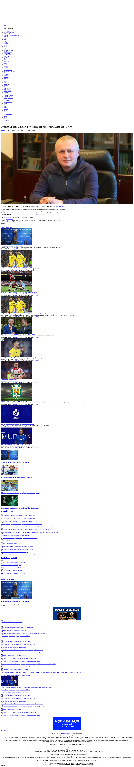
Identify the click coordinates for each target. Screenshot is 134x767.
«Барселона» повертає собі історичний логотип (13, 647)
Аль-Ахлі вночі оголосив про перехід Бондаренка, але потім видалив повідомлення (23, 633)
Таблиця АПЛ (7, 92)
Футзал (6, 72)
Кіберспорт (7, 45)
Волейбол (6, 74)
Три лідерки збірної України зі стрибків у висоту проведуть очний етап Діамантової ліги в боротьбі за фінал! (29, 532)
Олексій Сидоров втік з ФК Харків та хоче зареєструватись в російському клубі (22, 358)
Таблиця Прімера (8, 95)
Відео (5, 48)
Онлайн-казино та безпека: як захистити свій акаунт (14, 552)
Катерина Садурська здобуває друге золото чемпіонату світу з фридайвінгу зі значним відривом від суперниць (30, 526)
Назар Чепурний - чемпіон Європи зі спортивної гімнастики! (17, 627)
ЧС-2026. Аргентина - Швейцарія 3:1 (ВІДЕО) (13, 573)
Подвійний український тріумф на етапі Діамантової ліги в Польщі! (19, 538)
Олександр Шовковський (14, 221)
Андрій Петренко (17, 249)
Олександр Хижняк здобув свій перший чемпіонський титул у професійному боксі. (23, 624)
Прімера (6, 63)
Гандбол (6, 78)
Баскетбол (6, 43)
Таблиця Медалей (8, 34)
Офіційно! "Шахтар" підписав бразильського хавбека (15, 630)
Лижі (5, 82)
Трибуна (6, 85)
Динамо (23, 221)
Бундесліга (6, 61)
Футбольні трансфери (9, 71)
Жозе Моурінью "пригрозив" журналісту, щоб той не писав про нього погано (21, 524)
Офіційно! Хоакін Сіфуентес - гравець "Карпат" (13, 655)
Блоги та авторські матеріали (11, 35)
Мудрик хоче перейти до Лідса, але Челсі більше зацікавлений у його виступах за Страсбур (25, 529)
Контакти (6, 120)
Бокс (5, 38)
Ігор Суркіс (4, 221)
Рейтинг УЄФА (8, 88)
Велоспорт (6, 77)
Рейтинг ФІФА (8, 89)
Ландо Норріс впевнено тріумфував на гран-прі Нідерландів (17, 546)
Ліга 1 (5, 64)
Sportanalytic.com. (60, 206)
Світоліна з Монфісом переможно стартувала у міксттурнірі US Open (19, 521)
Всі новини (7, 31)
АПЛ (5, 60)
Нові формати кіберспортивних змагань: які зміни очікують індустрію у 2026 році (22, 652)
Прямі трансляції (8, 50)
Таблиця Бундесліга (9, 93)
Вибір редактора (7, 579)
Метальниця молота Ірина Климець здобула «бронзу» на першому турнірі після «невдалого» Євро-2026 (28, 664)
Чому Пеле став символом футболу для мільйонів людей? (16, 675)
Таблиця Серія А (8, 98)
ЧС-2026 (6, 57)
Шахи (5, 81)
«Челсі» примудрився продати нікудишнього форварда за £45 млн (18, 515)
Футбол (6, 36)
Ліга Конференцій (8, 54)
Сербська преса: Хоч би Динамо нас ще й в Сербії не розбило (29, 214)
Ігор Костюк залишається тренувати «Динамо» (16, 477)
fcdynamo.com (9, 219)
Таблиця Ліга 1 (8, 96)
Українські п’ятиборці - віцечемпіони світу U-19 (13, 540)
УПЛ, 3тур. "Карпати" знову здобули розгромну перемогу (20, 493)
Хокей (5, 42)
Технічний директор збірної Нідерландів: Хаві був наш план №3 (18, 518)
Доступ (6, 67)
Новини (6, 86)
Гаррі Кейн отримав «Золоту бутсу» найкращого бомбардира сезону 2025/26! (21, 661)
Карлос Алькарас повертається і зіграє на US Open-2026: (16, 641)
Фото (5, 46)
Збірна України (8, 70)
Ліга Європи (7, 53)
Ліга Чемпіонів (8, 52)
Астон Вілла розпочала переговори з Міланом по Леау (15, 535)
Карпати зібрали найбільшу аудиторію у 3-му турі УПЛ (15, 401)
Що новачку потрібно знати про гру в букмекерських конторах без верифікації (21, 554)
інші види (6, 84)
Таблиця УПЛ (7, 91)
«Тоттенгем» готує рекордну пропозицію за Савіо (14, 638)
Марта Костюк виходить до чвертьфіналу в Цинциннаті (15, 669)
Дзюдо (5, 79)
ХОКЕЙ (6, 109)
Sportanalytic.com (8, 217)
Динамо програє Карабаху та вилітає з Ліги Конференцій (20, 508)
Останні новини (7, 511)
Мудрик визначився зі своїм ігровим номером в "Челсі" (15, 444)
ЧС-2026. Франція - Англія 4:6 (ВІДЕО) (11, 565)
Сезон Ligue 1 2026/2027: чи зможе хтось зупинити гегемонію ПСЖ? (19, 644)
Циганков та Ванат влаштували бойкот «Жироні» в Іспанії (16, 267)
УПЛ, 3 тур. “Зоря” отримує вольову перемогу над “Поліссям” (17, 424)
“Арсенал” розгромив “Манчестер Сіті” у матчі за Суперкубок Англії (19, 292)
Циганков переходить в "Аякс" (9, 379)
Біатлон (6, 75)
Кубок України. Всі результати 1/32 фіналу (12, 246)
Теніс (5, 39)
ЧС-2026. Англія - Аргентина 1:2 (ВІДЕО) (12, 567)
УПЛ (5, 59)
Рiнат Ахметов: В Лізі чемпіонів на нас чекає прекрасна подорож (18, 334)
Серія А (6, 66)
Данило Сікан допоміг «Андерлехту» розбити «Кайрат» (15, 636)
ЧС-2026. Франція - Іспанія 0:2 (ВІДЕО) (11, 570)
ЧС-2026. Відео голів (9, 558)
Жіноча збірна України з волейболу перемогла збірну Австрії (17, 549)
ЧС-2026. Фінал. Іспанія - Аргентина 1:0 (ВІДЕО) (14, 562)
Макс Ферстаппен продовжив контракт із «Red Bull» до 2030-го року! (19, 658)
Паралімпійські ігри (9, 32)
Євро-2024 (6, 56)
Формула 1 (6, 41)
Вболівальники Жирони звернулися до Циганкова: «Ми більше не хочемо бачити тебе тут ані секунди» (28, 314)
